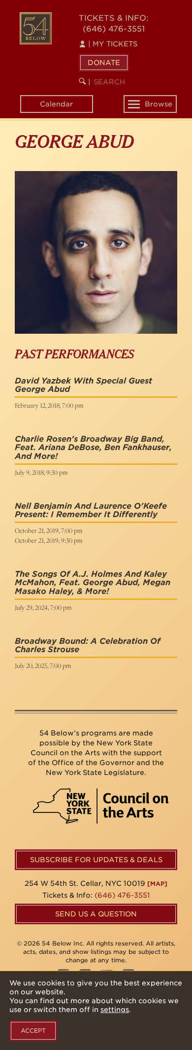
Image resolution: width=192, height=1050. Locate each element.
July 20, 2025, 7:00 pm (43, 665)
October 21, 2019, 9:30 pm (48, 540)
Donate (104, 63)
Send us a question (96, 914)
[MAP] (157, 883)
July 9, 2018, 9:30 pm (41, 472)
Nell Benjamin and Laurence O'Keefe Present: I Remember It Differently (91, 510)
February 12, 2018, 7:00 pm (49, 405)
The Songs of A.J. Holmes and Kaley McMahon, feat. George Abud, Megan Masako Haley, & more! (92, 582)
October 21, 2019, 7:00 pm (48, 530)
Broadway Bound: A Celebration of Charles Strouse (87, 645)
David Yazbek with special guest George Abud (83, 385)
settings (114, 1010)
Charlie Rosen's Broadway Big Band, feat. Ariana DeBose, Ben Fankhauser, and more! (93, 447)
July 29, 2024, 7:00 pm (43, 607)
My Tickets (112, 44)
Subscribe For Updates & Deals (96, 860)
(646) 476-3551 (114, 29)
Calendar (56, 104)
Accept (33, 1030)
